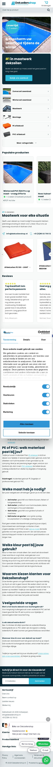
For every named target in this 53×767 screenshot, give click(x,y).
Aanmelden (40, 681)
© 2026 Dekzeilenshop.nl (16, 763)
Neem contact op (9, 697)
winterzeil (11, 442)
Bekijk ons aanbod (19, 78)
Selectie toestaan (26, 432)
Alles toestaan (26, 424)
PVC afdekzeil (27, 466)
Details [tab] (26, 339)
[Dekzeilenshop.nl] (23, 4)
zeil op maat (34, 529)
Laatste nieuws (8, 701)
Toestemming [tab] (9, 339)
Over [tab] (43, 339)
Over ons (5, 694)
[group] (18, 179)
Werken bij (6, 705)
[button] (2, 254)
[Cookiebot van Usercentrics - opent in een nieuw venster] (38, 332)
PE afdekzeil (33, 455)
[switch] (46, 395)
